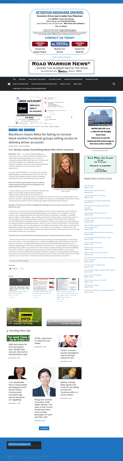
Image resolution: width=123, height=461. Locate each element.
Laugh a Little (65, 84)
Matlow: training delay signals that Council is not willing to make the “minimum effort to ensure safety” (69, 388)
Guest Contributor (25, 146)
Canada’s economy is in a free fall (95, 280)
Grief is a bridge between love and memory (98, 232)
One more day (89, 185)
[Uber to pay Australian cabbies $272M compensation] (20, 284)
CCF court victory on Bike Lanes (94, 265)
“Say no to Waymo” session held (94, 195)
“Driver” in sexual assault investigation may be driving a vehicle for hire (69, 354)
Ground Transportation (73, 79)
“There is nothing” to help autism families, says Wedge (23, 322)
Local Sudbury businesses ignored (95, 213)
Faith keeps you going (91, 285)
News (20, 130)
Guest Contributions (20, 84)
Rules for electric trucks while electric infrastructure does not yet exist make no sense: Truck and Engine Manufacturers (67, 294)
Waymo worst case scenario (93, 247)
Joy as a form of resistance (93, 275)
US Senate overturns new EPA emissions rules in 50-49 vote (42, 292)
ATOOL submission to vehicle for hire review (43, 341)
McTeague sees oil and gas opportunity (97, 201)
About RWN (77, 84)
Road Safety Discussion (37, 79)
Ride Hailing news (29, 130)
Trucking (22, 79)
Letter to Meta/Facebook (20, 261)
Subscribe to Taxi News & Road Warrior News (29, 88)
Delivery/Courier (55, 79)
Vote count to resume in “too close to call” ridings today (64, 322)
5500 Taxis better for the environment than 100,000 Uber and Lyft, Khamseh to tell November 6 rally (18, 349)
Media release (13, 130)
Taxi (14, 79)
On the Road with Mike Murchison (44, 84)
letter (19, 156)
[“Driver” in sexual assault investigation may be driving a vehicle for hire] (70, 336)
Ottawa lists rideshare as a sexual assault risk (99, 290)
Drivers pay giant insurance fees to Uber (97, 237)
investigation (33, 172)
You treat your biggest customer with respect (99, 270)
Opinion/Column (92, 79)
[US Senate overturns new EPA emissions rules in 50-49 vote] (44, 284)
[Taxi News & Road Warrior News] (9, 84)
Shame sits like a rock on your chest (96, 253)
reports (34, 158)
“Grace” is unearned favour (93, 242)
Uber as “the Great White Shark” (94, 190)
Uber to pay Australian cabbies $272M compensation (18, 292)
